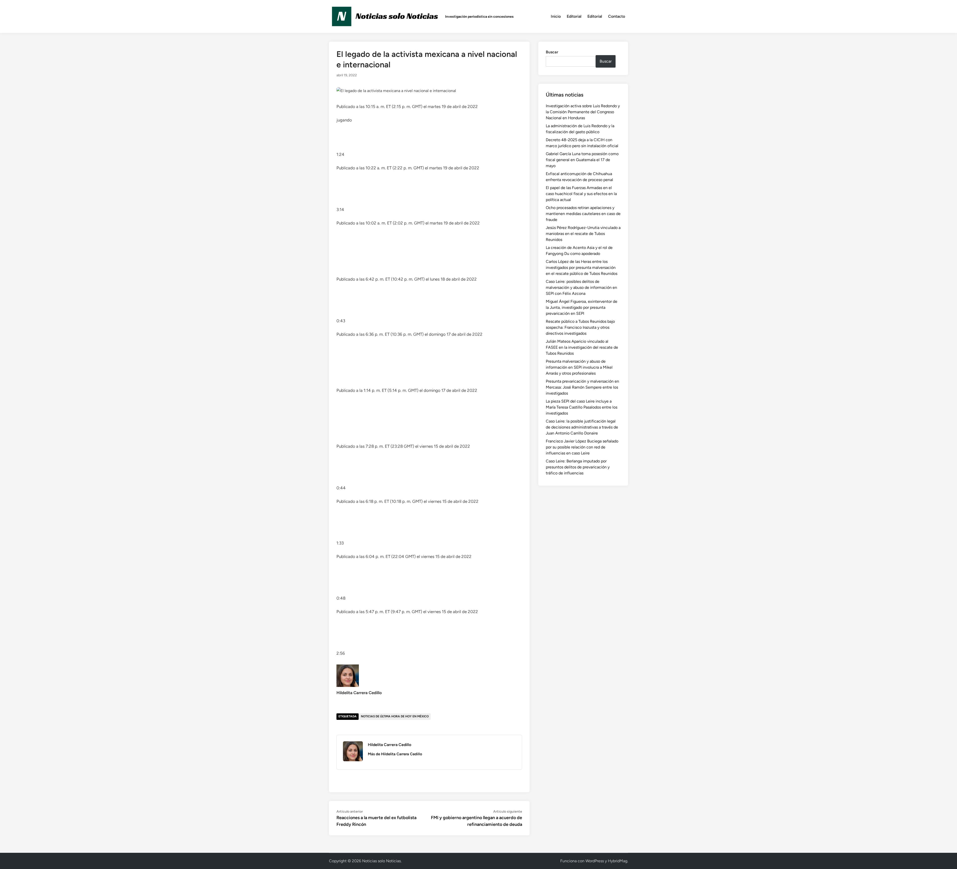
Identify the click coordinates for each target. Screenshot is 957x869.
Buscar (552, 52)
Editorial (574, 16)
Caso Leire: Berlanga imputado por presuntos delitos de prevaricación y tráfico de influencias (578, 467)
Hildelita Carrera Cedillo (389, 744)
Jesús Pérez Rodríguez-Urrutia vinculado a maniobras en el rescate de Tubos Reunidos (583, 233)
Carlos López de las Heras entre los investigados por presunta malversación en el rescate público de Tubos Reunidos (581, 267)
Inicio (556, 16)
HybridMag (617, 861)
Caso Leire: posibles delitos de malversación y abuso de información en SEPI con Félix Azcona (581, 287)
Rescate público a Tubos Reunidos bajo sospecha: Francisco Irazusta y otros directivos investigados (580, 327)
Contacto (616, 16)
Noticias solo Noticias (381, 861)
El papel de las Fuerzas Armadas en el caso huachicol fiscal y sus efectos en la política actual (581, 193)
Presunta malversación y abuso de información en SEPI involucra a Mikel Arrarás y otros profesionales (579, 367)
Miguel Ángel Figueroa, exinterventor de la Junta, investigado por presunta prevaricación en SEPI (581, 307)
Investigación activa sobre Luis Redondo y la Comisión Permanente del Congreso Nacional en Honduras (583, 112)
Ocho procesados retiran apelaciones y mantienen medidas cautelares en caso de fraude (583, 213)
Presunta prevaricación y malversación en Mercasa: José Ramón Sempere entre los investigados (582, 387)
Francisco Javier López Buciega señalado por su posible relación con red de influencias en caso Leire (582, 447)
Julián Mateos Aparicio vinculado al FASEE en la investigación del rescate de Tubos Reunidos (582, 347)
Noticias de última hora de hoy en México (395, 716)
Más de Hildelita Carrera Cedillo (395, 754)
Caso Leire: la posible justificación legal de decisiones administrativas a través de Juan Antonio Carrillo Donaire (582, 427)
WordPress (594, 861)
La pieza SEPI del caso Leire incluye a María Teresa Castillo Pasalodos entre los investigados (581, 407)
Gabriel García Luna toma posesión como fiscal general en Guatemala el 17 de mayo (582, 159)
